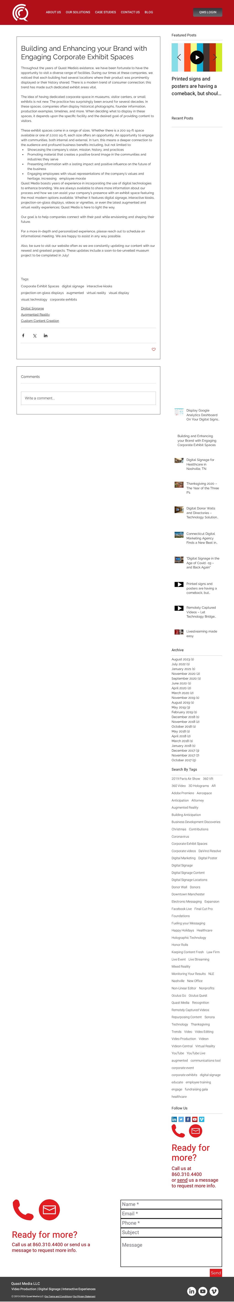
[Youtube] (202, 1291)
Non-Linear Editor (184, 988)
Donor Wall (179, 887)
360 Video (179, 786)
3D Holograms (199, 786)
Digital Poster (207, 858)
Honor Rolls (180, 945)
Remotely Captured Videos (190, 1010)
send (182, 1180)
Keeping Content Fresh (188, 952)
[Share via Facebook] (23, 335)
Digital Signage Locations (189, 880)
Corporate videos (184, 851)
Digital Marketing (184, 858)
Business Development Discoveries (196, 822)
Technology (180, 1024)
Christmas (179, 829)
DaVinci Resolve (210, 851)
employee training (198, 1082)
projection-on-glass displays (42, 293)
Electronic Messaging (187, 901)
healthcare (179, 1097)
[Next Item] (215, 57)
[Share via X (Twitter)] (34, 335)
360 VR (208, 779)
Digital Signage (32, 308)
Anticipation (180, 800)
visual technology (34, 299)
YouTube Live (196, 1053)
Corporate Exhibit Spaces (40, 286)
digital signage (73, 286)
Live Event (179, 959)
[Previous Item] (179, 57)
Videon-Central (182, 1046)
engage (177, 1089)
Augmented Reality (35, 314)
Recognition (200, 1003)
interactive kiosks (99, 286)
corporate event (183, 1068)
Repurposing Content (187, 1017)
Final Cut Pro (203, 909)
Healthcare (204, 930)
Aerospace (204, 793)
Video (188, 1032)
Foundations (181, 916)
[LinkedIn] (191, 1291)
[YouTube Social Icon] (194, 1119)
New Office (194, 981)
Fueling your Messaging (188, 923)
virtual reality (96, 293)
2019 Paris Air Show (186, 779)
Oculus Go (179, 995)
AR (214, 786)
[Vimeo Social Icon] (201, 1119)
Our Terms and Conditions (58, 1296)
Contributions (198, 829)
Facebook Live (182, 909)
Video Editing (204, 1032)
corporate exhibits (63, 299)
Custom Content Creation (40, 321)
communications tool (206, 1060)
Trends (176, 1032)
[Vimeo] (214, 1291)
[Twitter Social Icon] (181, 1119)
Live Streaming (199, 959)
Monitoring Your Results (189, 974)
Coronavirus (180, 836)
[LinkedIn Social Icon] (174, 1119)
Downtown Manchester (188, 894)
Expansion (212, 901)
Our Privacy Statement (84, 1296)
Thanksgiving (200, 1024)
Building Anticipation (186, 815)
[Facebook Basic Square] (188, 1119)
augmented (75, 293)
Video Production (184, 1039)
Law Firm (213, 952)
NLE (211, 974)
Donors (195, 887)
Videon (204, 1039)
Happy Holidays (183, 930)
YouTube (178, 1053)
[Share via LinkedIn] (45, 335)
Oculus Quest (198, 995)
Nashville (178, 981)
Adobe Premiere (183, 793)
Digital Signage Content (188, 873)
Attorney (197, 800)
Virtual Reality (205, 1046)
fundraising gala (196, 1089)
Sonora (210, 1017)
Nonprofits (206, 988)
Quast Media (180, 1003)
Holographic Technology (189, 938)
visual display (119, 293)
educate (177, 1082)
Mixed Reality (181, 966)
